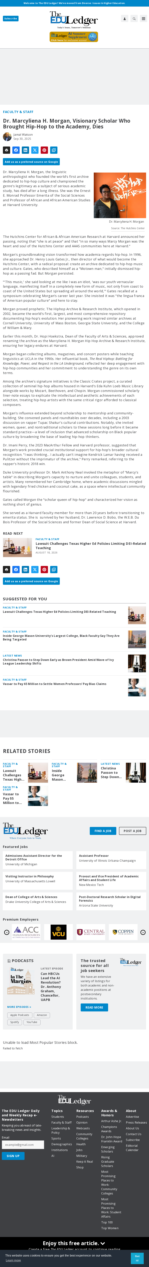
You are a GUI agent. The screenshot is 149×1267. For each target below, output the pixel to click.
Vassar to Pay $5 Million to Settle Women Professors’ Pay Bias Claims (54, 684)
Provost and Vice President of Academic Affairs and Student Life (109, 878)
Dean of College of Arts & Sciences (31, 897)
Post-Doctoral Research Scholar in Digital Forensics (110, 898)
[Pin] (44, 150)
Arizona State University (96, 905)
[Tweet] (35, 150)
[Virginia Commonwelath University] (123, 932)
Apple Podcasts (19, 1015)
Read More (94, 1007)
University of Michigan (21, 864)
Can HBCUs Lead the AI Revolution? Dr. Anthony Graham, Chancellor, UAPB (51, 986)
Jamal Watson (23, 135)
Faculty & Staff (18, 112)
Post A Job (133, 831)
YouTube (32, 1022)
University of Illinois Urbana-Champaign (107, 861)
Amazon (42, 1015)
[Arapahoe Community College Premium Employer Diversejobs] (90, 932)
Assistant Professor (94, 856)
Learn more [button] (13, 1260)
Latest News (12, 655)
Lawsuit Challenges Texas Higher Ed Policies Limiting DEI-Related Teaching (91, 546)
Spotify (14, 1022)
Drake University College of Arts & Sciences (35, 902)
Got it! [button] (137, 1258)
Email (5, 1137)
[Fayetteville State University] (26, 932)
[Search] (134, 18)
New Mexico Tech (91, 885)
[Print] (6, 150)
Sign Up (13, 1156)
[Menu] (143, 18)
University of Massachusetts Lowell (30, 881)
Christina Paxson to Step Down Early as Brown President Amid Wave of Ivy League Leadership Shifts (58, 661)
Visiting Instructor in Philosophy (29, 876)
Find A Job (103, 831)
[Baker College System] (58, 932)
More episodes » (19, 1007)
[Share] (16, 150)
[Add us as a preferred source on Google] (53, 150)
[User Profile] (124, 18)
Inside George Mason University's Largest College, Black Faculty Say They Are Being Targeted (61, 637)
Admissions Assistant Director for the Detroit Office (33, 857)
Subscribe (10, 18)
